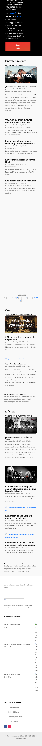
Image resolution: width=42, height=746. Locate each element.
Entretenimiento (11, 91)
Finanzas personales (25, 278)
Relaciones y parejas (24, 91)
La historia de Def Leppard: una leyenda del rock (19, 517)
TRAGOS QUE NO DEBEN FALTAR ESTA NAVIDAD (18, 121)
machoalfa (12, 13)
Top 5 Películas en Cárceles (15, 364)
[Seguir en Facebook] (5, 726)
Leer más (18, 46)
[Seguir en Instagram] (9, 726)
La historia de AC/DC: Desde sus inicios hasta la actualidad (20, 543)
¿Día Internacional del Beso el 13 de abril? (20, 87)
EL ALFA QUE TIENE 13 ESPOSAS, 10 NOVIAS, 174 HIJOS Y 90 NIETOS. (20, 227)
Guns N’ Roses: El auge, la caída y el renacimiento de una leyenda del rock (20, 488)
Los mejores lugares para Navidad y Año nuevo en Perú (20, 142)
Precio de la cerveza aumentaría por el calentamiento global (20, 275)
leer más (9, 216)
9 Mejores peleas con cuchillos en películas (20, 338)
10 (25, 298)
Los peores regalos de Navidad (20, 181)
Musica (19, 16)
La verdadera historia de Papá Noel (20, 161)
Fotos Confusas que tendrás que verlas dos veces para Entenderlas (20, 205)
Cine (28, 342)
